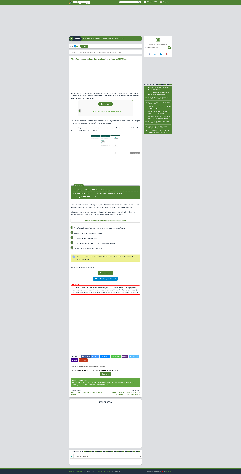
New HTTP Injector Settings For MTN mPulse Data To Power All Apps (159, 131)
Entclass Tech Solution (105, 471)
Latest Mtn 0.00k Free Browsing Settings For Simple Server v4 (157, 126)
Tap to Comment (105, 273)
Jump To (105, 104)
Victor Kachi (168, 471)
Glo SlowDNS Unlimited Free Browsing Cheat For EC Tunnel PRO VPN (159, 112)
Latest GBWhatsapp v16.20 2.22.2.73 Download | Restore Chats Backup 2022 (97, 193)
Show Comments (83, 456)
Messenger (105, 356)
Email (75, 360)
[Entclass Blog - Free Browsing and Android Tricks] (79, 2)
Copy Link (105, 374)
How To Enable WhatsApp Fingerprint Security (107, 111)
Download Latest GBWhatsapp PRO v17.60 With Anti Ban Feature (93, 190)
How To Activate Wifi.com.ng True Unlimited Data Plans (86, 393)
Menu (84, 46)
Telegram (134, 356)
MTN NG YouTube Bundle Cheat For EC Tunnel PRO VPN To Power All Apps (159, 117)
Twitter (95, 356)
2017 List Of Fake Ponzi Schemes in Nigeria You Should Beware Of (158, 93)
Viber (126, 356)
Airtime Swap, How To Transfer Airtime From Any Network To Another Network (124, 393)
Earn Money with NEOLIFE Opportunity (84, 197)
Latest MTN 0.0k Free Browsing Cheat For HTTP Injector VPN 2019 (159, 98)
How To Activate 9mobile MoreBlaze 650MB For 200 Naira (158, 122)
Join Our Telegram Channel (106, 279)
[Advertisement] (120, 20)
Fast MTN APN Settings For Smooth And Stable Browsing (158, 88)
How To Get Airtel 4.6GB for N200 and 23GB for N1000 (159, 102)
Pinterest (83, 360)
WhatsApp (116, 356)
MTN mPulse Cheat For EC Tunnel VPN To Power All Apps (103, 39)
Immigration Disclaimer (75, 471)
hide (108, 104)
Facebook (86, 356)
